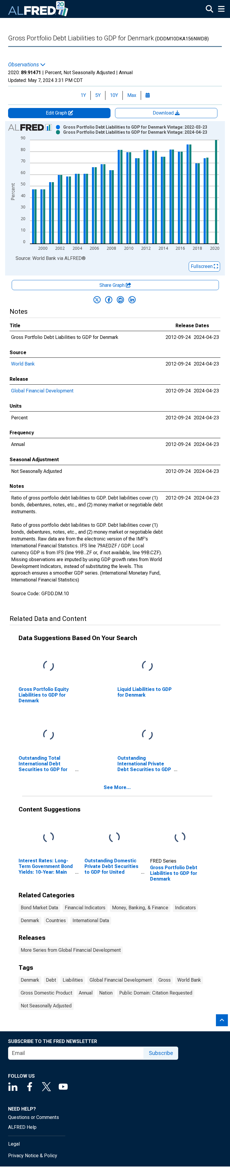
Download (164, 113)
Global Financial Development (42, 391)
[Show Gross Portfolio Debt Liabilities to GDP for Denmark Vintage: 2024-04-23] (135, 132)
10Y (114, 95)
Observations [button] (24, 64)
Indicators (185, 907)
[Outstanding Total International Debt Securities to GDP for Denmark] (48, 735)
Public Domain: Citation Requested (155, 993)
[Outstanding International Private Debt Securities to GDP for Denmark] (147, 735)
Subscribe (161, 1053)
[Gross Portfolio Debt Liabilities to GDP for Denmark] (180, 837)
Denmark (30, 920)
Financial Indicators (85, 907)
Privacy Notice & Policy (32, 1155)
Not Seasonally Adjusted (46, 1006)
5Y (98, 95)
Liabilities (73, 980)
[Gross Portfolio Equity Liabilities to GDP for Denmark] (48, 666)
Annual (86, 993)
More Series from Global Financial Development (71, 950)
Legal (14, 1144)
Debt (51, 980)
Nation (106, 993)
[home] (38, 9)
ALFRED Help (22, 1127)
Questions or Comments (33, 1117)
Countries (56, 920)
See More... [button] (117, 787)
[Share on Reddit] (120, 299)
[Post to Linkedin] (132, 299)
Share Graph (112, 285)
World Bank (23, 364)
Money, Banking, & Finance (140, 907)
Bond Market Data (39, 907)
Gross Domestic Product (46, 993)
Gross (164, 980)
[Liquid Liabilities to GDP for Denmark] (147, 666)
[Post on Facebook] (108, 299)
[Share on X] (97, 299)
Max (131, 95)
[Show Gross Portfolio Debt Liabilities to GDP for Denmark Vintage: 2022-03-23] (135, 127)
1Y (83, 95)
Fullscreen (202, 266)
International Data (90, 920)
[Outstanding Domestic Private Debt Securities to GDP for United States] (114, 837)
